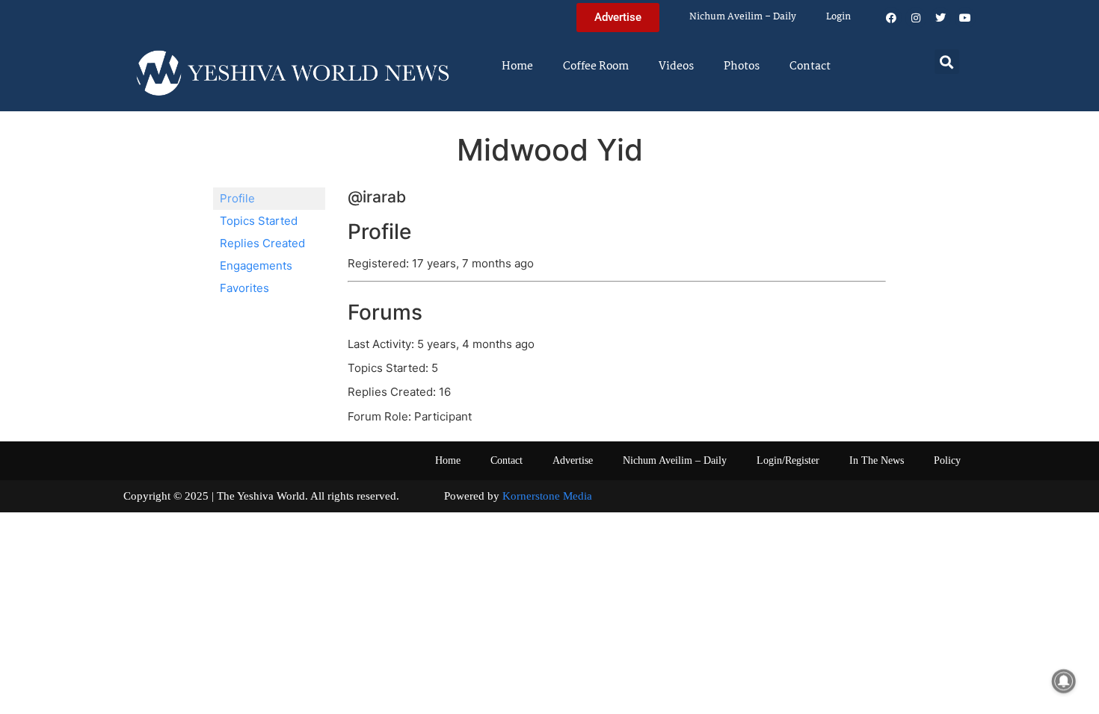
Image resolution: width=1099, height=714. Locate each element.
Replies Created (262, 243)
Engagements (256, 265)
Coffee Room (596, 66)
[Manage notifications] (1064, 681)
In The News (876, 460)
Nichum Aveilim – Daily (742, 17)
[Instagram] (915, 17)
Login (838, 17)
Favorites (244, 288)
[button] (947, 61)
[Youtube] (965, 17)
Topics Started (259, 221)
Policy (947, 460)
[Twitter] (940, 17)
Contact (810, 66)
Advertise (572, 460)
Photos (742, 66)
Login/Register (788, 460)
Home (517, 66)
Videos (676, 66)
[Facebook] (891, 17)
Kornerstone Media (547, 496)
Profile (237, 198)
